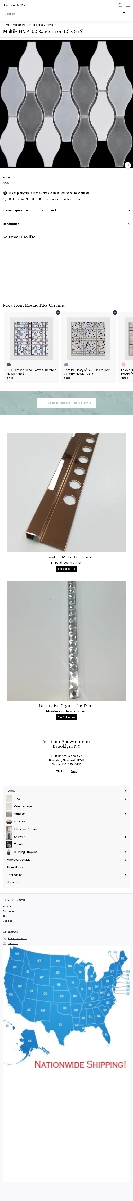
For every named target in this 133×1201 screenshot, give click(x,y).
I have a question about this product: (30, 210)
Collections (19, 25)
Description (11, 224)
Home (6, 25)
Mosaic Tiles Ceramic (41, 25)
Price (6, 177)
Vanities (7, 920)
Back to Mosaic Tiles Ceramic (69, 403)
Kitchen (7, 906)
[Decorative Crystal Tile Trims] (66, 641)
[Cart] (120, 5)
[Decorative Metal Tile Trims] (66, 492)
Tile (5, 916)
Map (74, 771)
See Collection (66, 568)
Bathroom (9, 911)
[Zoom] (128, 165)
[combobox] (66, 13)
